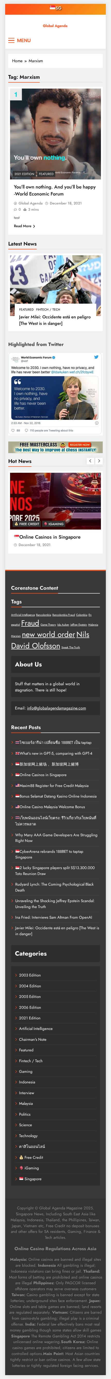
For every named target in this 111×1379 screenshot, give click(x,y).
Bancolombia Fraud (63, 615)
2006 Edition (30, 1007)
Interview (26, 1093)
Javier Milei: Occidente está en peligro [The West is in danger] (55, 320)
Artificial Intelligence (23, 615)
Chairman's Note (32, 1039)
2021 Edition (24, 174)
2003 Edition (30, 975)
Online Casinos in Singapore (50, 536)
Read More (22, 225)
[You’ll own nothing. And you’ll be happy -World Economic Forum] (55, 134)
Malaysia (93, 625)
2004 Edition (30, 986)
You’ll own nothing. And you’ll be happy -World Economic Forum (55, 190)
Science (25, 1125)
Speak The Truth (70, 647)
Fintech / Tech (48, 309)
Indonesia (27, 1082)
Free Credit (28, 524)
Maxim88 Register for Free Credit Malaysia (54, 786)
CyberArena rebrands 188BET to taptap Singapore (49, 854)
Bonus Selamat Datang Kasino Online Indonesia (58, 796)
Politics (24, 1114)
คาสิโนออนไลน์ (32, 1146)
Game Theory (48, 625)
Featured (26, 309)
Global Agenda (31, 203)
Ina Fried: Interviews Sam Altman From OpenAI (53, 917)
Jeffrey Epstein (78, 625)
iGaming (55, 524)
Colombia (81, 615)
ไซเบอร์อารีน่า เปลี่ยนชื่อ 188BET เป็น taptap (56, 742)
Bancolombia (43, 615)
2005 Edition (30, 996)
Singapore (32, 1179)
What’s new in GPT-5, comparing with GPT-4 (56, 753)
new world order (48, 634)
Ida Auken (63, 625)
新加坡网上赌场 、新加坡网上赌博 (49, 764)
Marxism (16, 636)
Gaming (26, 1071)
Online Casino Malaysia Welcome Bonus (52, 807)
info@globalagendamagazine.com (56, 708)
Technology (28, 1136)
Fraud (30, 623)
